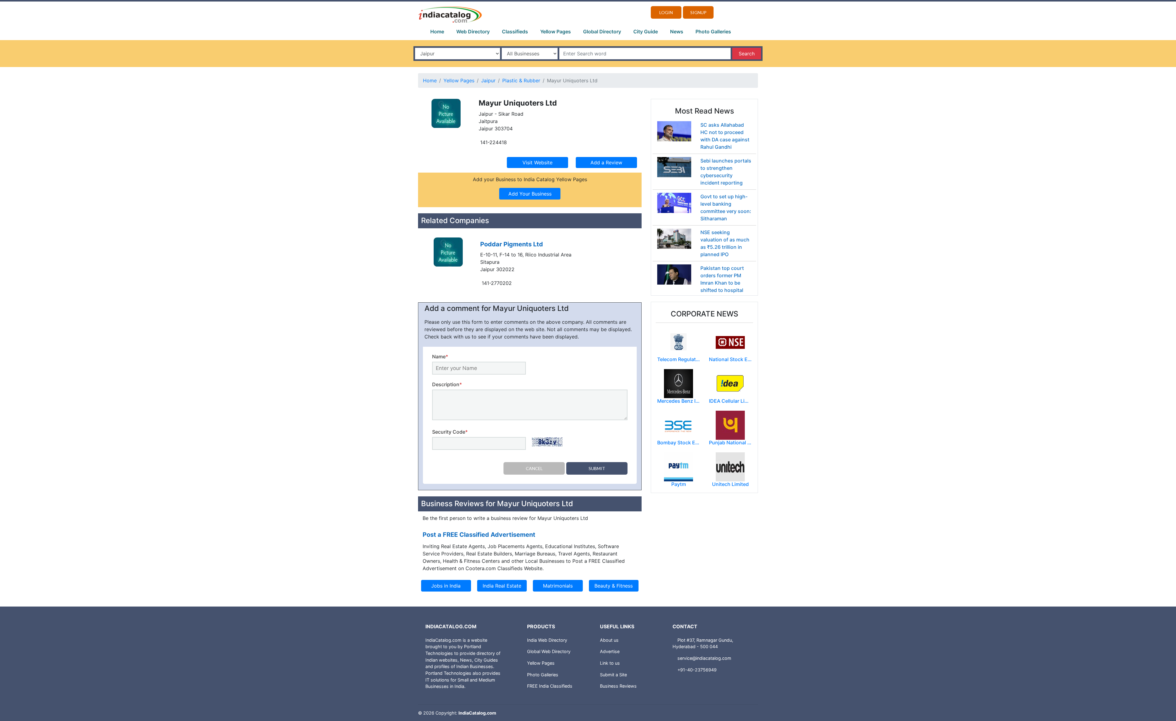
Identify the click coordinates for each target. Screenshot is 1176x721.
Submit (597, 468)
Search (747, 53)
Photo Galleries (713, 31)
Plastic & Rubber (521, 80)
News (676, 31)
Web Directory (473, 31)
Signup (698, 12)
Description (447, 384)
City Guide (645, 31)
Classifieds (515, 31)
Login (666, 12)
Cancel (534, 468)
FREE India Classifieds (549, 686)
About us (609, 640)
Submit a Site (613, 674)
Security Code (450, 432)
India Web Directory (547, 640)
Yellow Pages (555, 31)
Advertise (610, 651)
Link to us (610, 663)
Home (437, 31)
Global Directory (602, 31)
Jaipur (488, 80)
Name (440, 356)
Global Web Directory (549, 651)
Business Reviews (618, 686)
